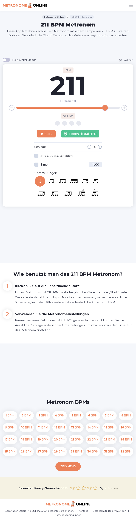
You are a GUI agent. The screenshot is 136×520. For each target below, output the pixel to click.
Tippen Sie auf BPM (83, 134)
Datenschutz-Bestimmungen (109, 510)
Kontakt (83, 510)
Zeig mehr (68, 466)
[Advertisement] (68, 47)
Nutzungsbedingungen (68, 514)
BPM (9, 415)
